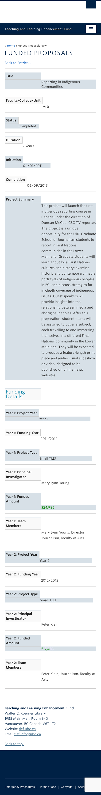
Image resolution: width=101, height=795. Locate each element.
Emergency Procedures (20, 787)
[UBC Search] (91, 6)
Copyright (67, 787)
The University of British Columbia (37, 10)
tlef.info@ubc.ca (27, 734)
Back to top (14, 744)
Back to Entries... (18, 63)
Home (11, 45)
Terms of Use (47, 787)
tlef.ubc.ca (27, 729)
